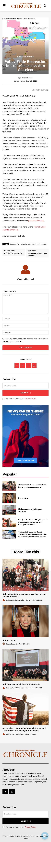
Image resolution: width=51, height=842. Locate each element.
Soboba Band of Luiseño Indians (18, 600)
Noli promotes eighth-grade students (21, 684)
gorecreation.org (36, 221)
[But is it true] (9, 498)
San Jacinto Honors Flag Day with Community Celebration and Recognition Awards (32, 522)
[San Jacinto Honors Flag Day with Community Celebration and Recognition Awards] (9, 522)
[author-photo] (4, 600)
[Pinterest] (28, 365)
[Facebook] (16, 365)
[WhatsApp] (34, 365)
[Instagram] (12, 791)
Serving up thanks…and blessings (37, 254)
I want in (24, 393)
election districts (28, 244)
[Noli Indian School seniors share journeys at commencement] (9, 486)
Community (14, 244)
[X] (22, 365)
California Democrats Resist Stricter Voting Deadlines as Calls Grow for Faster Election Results (32, 534)
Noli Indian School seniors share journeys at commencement (32, 486)
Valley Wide (41, 244)
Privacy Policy (30, 399)
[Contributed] (25, 269)
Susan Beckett (11, 644)
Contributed (27, 78)
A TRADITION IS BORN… (13, 253)
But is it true (23, 498)
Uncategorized (25, 57)
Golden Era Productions (15, 734)
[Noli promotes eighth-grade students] (9, 510)
